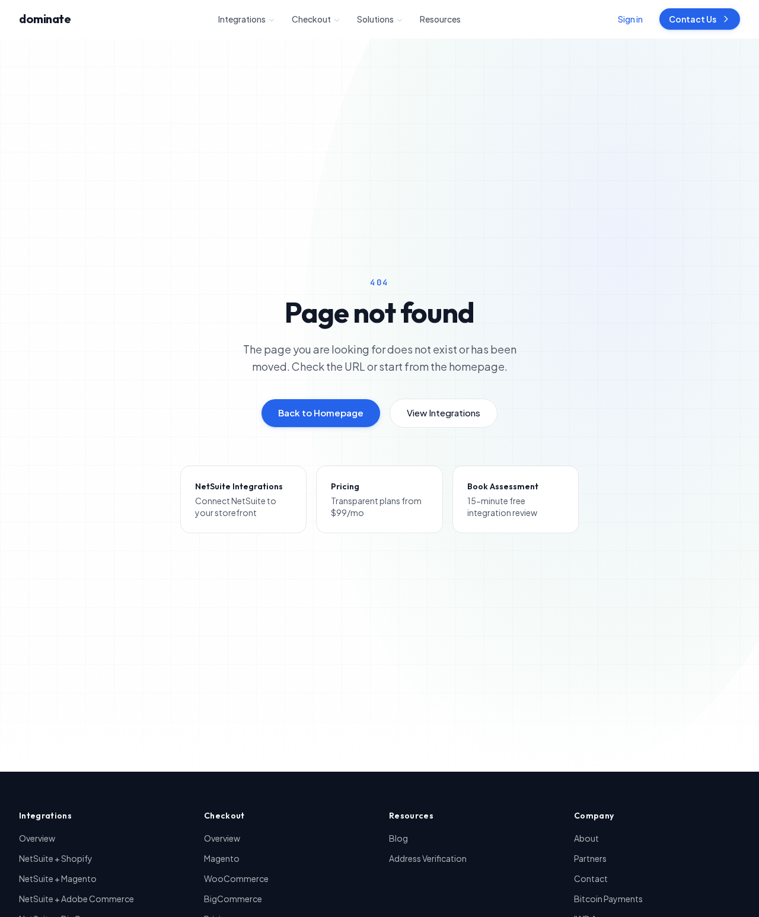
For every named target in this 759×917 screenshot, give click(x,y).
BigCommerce (233, 898)
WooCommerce (236, 878)
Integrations (242, 19)
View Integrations (443, 412)
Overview (37, 838)
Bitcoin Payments (608, 898)
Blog (398, 838)
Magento (222, 858)
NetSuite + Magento (58, 878)
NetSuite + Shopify (56, 858)
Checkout (311, 19)
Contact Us (692, 19)
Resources (440, 19)
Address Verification (428, 858)
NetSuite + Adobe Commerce (76, 898)
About (586, 838)
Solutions (375, 19)
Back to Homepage (320, 412)
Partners (590, 858)
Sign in (630, 19)
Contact (591, 878)
